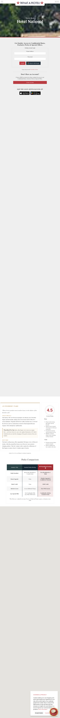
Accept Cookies (39, 713)
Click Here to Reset (34, 69)
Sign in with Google (34, 63)
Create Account (30, 82)
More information (42, 709)
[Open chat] (53, 711)
